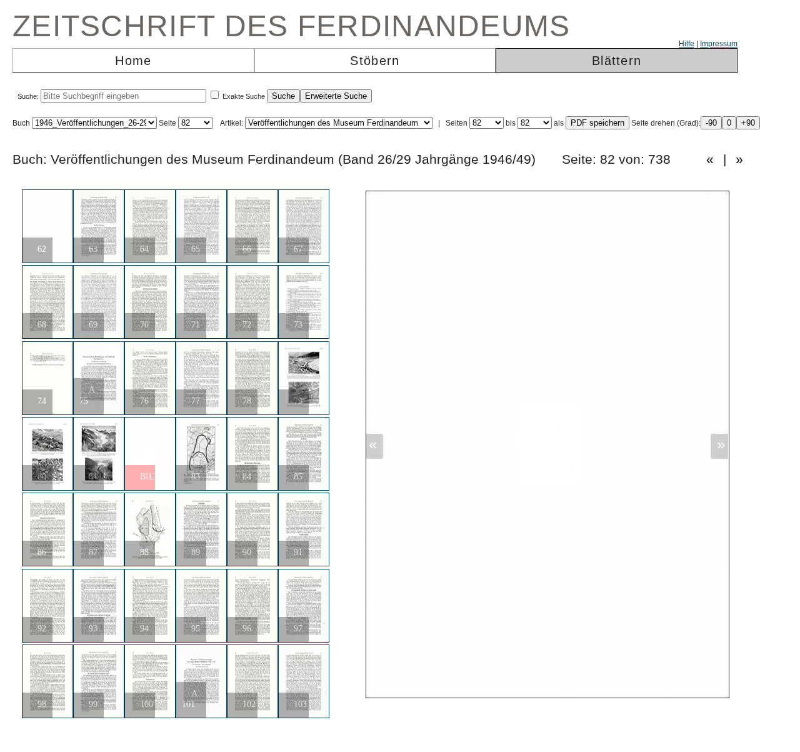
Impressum (719, 43)
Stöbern (374, 61)
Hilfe (686, 43)
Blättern (616, 61)
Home (133, 61)
